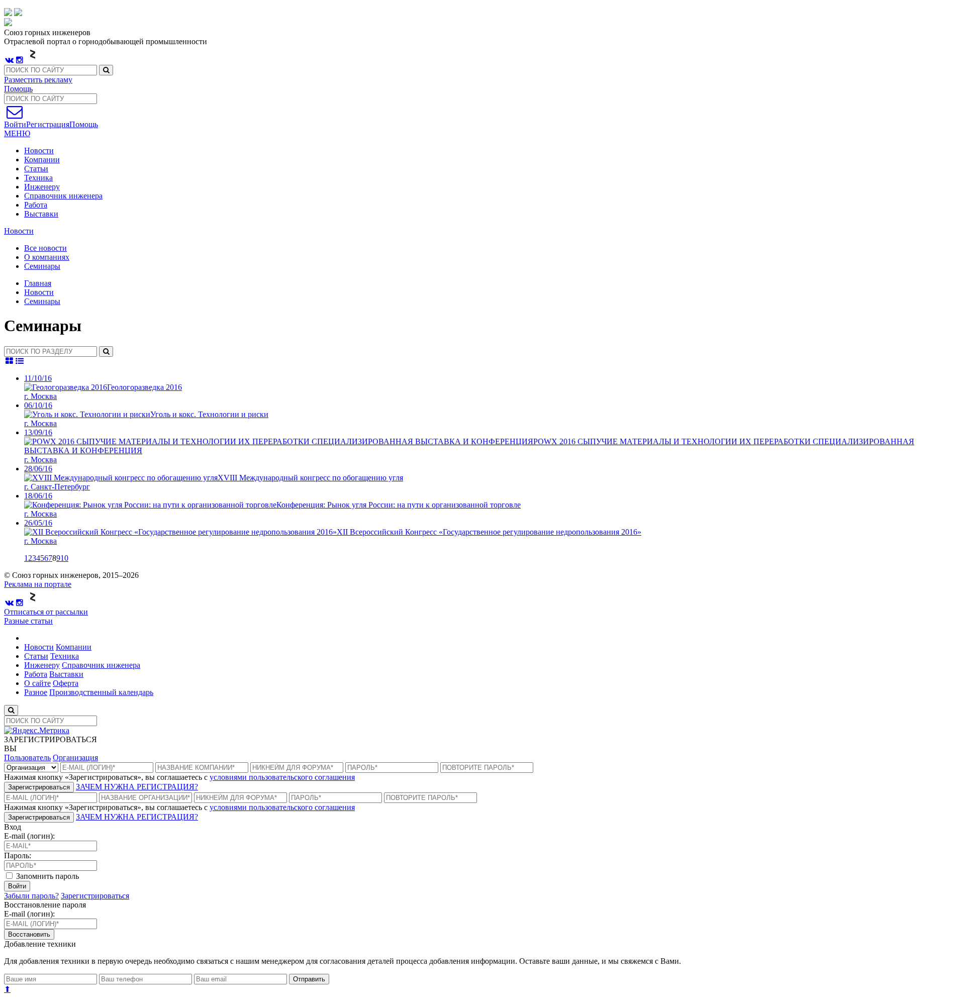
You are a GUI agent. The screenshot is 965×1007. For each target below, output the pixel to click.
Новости (39, 150)
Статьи (36, 168)
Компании (42, 159)
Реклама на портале (37, 584)
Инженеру (42, 186)
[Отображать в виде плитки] (9, 361)
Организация (75, 757)
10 (64, 558)
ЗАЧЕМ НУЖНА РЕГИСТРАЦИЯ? (137, 786)
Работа (35, 204)
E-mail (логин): (29, 836)
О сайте (37, 683)
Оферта (65, 683)
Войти (17, 886)
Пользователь (27, 757)
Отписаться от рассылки (46, 612)
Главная (37, 283)
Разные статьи (28, 621)
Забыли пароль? (31, 895)
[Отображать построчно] (20, 361)
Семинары (42, 301)
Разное (35, 692)
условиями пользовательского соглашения (282, 777)
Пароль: (17, 855)
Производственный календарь (101, 692)
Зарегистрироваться (39, 787)
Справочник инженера (63, 195)
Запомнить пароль (46, 876)
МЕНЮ (17, 133)
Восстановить (29, 934)
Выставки (41, 214)
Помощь (18, 88)
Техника (38, 177)
